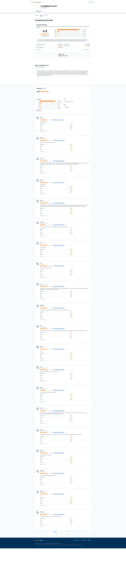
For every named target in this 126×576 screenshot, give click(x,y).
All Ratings (40, 110)
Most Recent (66, 107)
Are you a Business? (91, 2)
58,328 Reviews (44, 36)
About (41, 15)
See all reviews (86, 49)
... (63, 531)
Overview (37, 15)
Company (38, 11)
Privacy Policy (76, 540)
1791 (66, 531)
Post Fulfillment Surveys (68, 101)
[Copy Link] (46, 131)
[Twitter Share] (45, 131)
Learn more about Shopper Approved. (56, 543)
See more (38, 77)
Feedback (89, 540)
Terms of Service (83, 540)
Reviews (45, 15)
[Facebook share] (43, 131)
